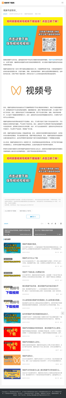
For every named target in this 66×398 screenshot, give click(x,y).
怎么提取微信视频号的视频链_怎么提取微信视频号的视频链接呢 (41, 300)
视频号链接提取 (28, 14)
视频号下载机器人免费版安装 (33, 272)
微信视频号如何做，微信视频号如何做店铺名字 (40, 286)
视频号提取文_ (28, 356)
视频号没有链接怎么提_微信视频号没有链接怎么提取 (41, 370)
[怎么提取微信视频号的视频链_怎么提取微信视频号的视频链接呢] (12, 304)
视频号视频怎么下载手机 (25, 210)
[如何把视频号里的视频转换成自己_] (12, 318)
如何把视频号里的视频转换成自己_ (35, 314)
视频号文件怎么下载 (30, 258)
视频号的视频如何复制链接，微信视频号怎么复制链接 (42, 328)
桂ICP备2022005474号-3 (43, 395)
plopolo (5, 14)
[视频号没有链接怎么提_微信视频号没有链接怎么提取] (12, 374)
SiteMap (29, 395)
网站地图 (34, 395)
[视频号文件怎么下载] (12, 262)
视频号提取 (52, 60)
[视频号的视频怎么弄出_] (12, 346)
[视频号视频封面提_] (12, 248)
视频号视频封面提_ (29, 244)
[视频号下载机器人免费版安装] (12, 276)
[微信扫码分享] (48, 223)
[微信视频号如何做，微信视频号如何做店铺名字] (12, 290)
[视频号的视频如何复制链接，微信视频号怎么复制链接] (12, 332)
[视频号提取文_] (12, 360)
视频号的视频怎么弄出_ (31, 342)
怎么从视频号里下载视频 (10, 210)
